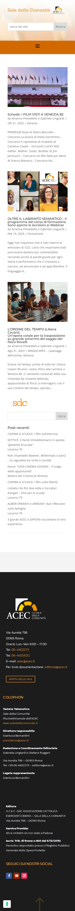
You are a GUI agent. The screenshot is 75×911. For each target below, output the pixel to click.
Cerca (61, 416)
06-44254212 (20, 655)
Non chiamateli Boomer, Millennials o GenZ (37, 458)
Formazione (35, 234)
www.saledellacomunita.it (20, 723)
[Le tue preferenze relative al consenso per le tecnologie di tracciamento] (7, 904)
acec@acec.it (26, 661)
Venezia (32, 123)
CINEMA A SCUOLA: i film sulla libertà (33, 482)
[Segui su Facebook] (9, 876)
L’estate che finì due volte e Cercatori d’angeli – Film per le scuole (32, 493)
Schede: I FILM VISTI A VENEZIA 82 (35, 114)
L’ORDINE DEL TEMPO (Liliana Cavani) (36, 335)
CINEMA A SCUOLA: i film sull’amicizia (33, 434)
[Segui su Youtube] (17, 876)
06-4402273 (20, 649)
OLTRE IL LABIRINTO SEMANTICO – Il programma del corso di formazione (37, 222)
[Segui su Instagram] (24, 876)
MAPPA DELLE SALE (20, 679)
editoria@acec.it (56, 666)
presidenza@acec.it (16, 740)
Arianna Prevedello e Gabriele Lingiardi (38, 118)
